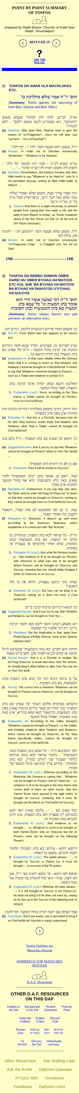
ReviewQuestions (50, 1008)
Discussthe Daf (36, 1042)
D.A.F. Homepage (39, 982)
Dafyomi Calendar (55, 1069)
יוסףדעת (46, 1031)
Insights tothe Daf (13, 1008)
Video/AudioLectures (53, 1042)
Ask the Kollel (19, 1069)
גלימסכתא (22, 1042)
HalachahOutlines (25, 1019)
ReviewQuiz (20, 1031)
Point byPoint (67, 1008)
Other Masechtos (20, 1061)
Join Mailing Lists (59, 1061)
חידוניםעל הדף (58, 1031)
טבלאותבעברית (35, 1031)
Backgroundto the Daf (32, 1008)
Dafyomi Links (52, 1086)
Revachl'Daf (55, 1019)
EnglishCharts (40, 1019)
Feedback (23, 1086)
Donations (54, 1078)
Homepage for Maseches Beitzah (40, 963)
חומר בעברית (26, 1078)
